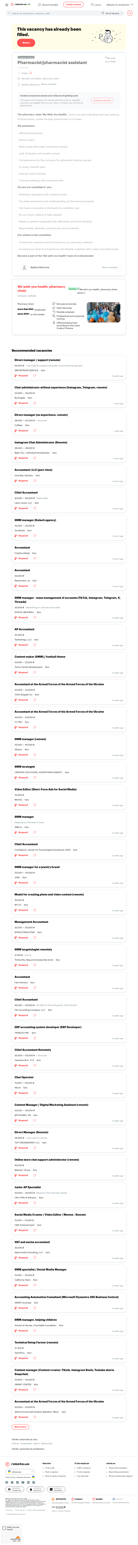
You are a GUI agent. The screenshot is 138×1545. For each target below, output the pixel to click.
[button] (14, 1489)
